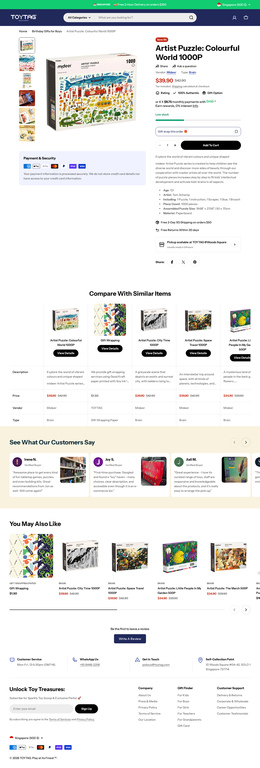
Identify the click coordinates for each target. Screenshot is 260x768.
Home (23, 31)
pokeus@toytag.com (156, 664)
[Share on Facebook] (172, 262)
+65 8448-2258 (90, 664)
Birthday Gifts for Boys (47, 31)
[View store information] (235, 244)
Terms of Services (60, 719)
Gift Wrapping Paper (23, 583)
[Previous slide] (234, 442)
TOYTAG (25, 758)
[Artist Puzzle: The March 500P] (228, 556)
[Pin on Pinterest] (194, 262)
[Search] (191, 17)
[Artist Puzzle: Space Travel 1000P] (130, 556)
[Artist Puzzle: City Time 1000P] (80, 556)
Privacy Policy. (86, 719)
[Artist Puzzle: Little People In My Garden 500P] (179, 556)
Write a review (130, 639)
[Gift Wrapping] (31, 556)
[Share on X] (183, 262)
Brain (192, 72)
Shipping (177, 86)
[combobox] (130, 17)
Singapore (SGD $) (234, 4)
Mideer (171, 72)
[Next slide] (245, 442)
